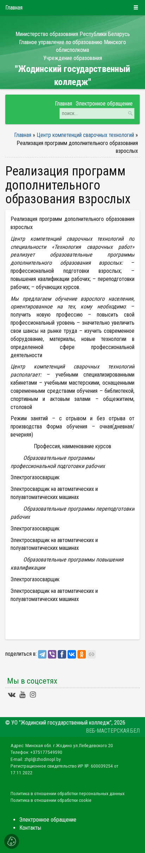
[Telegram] (42, 654)
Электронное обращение (47, 819)
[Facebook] (62, 654)
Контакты (30, 827)
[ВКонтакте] (72, 654)
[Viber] (52, 654)
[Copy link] (91, 654)
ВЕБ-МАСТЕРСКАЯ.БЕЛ (113, 730)
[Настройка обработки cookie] (11, 841)
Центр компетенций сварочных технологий (86, 135)
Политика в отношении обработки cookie (51, 800)
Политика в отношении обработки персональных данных (68, 793)
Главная (22, 135)
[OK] (81, 654)
